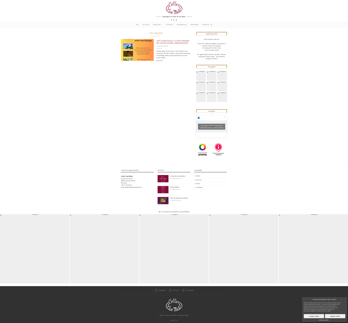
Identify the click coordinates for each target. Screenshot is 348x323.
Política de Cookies (324, 320)
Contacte (205, 24)
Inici (137, 24)
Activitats (169, 24)
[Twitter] (173, 20)
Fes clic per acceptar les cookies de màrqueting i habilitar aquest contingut (211, 126)
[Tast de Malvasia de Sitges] (163, 200)
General (197, 183)
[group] (34, 248)
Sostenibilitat (182, 24)
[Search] (211, 24)
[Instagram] (176, 20)
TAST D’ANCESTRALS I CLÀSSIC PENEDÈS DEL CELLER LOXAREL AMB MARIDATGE (172, 42)
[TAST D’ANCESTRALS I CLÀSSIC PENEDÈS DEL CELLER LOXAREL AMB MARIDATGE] (137, 50)
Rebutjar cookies (335, 316)
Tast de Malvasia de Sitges (179, 198)
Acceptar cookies (314, 316)
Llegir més (159, 60)
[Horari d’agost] (163, 189)
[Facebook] (171, 20)
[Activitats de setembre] (163, 178)
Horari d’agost (174, 187)
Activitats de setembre (177, 176)
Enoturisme (194, 24)
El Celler (146, 24)
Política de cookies (183, 315)
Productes (157, 24)
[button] (2, 249)
